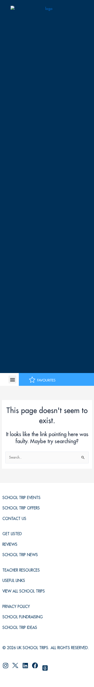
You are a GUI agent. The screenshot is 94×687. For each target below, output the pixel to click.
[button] (12, 379)
